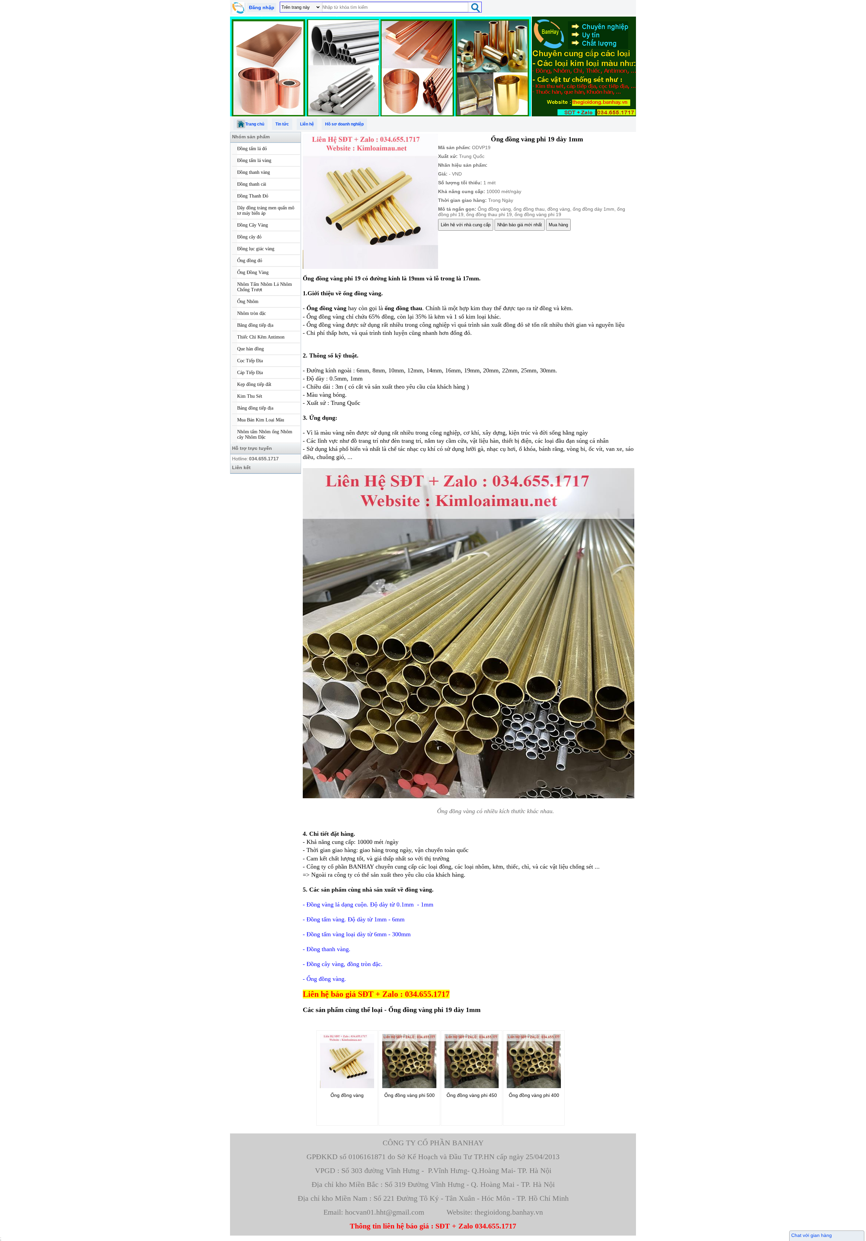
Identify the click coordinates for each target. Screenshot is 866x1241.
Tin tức (282, 124)
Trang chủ (254, 124)
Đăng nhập (261, 7)
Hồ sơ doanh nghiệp (344, 124)
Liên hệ (307, 124)
